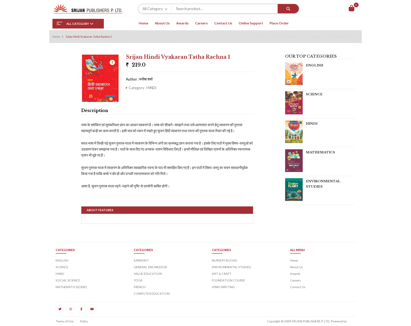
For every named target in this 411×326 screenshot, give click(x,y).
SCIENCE (314, 94)
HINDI (311, 123)
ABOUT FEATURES (100, 210)
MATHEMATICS (320, 152)
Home (56, 36)
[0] (351, 8)
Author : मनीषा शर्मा (139, 79)
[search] (288, 8)
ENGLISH (314, 65)
